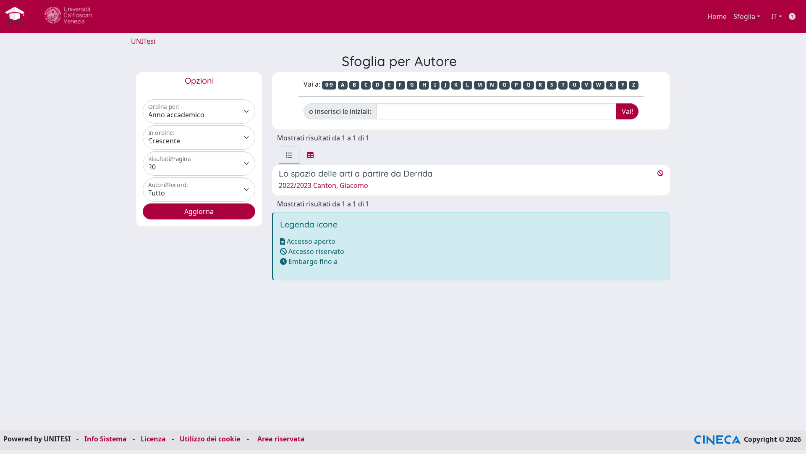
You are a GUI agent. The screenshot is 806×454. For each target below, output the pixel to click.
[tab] (289, 155)
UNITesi (143, 41)
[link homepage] (18, 16)
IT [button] (774, 16)
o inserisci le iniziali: (340, 111)
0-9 (329, 84)
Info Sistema (105, 438)
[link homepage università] (68, 16)
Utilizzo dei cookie (210, 438)
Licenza (153, 438)
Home (717, 16)
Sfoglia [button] (744, 16)
